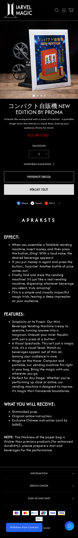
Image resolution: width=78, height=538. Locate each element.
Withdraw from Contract (24, 527)
